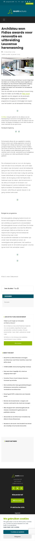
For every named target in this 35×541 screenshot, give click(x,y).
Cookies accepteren (17, 532)
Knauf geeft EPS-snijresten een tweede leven (17, 395)
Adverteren (29, 3)
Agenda (17, 513)
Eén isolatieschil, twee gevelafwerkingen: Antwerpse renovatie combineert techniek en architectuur (18, 387)
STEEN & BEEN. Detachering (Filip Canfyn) (17, 367)
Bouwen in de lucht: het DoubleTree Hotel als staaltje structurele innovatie (17, 425)
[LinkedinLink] (28, 2)
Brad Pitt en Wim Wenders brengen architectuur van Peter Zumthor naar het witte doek (18, 360)
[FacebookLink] (26, 2)
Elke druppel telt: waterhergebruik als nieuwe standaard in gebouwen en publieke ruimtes (16, 410)
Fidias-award (26, 93)
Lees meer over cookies (11, 527)
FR (19, 1)
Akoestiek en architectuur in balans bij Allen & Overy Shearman (17, 418)
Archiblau (3, 117)
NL (16, 1)
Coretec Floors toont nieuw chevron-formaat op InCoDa (16, 379)
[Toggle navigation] (4, 20)
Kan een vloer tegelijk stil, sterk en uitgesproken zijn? (15, 372)
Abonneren (18, 343)
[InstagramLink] (30, 2)
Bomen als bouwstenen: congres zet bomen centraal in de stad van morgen (17, 402)
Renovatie (6, 302)
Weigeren (17, 536)
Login (22, 1)
